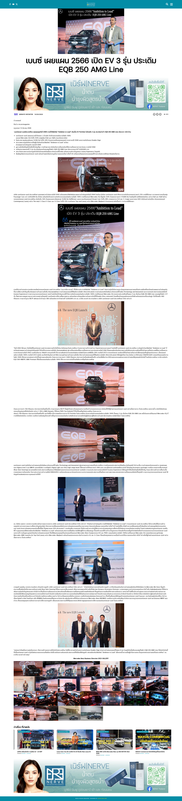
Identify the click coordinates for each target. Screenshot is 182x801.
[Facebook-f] (10, 4)
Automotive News (24, 732)
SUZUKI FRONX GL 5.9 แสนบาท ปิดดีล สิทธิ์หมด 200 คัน (112, 752)
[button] (154, 114)
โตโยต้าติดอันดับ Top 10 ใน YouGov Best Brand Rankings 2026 (152, 752)
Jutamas (102, 753)
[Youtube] (13, 4)
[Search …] (167, 4)
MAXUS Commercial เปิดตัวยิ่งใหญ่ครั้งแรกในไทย (71, 752)
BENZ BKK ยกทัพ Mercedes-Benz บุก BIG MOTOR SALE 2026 (34, 752)
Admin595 (23, 755)
